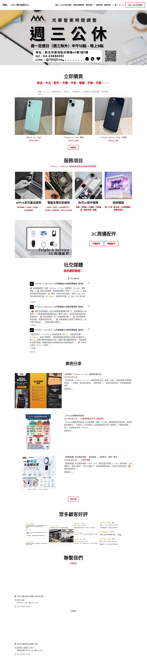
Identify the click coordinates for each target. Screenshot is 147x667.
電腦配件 (111, 243)
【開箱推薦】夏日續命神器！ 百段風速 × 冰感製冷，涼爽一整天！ (91, 457)
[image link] (5, 5)
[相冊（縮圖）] (36, 533)
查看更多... (69, 389)
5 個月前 (33, 302)
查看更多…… (33, 352)
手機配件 (96, 243)
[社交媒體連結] (119, 5)
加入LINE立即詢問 (135, 5)
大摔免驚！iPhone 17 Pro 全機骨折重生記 (82, 374)
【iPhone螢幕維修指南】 (74, 415)
